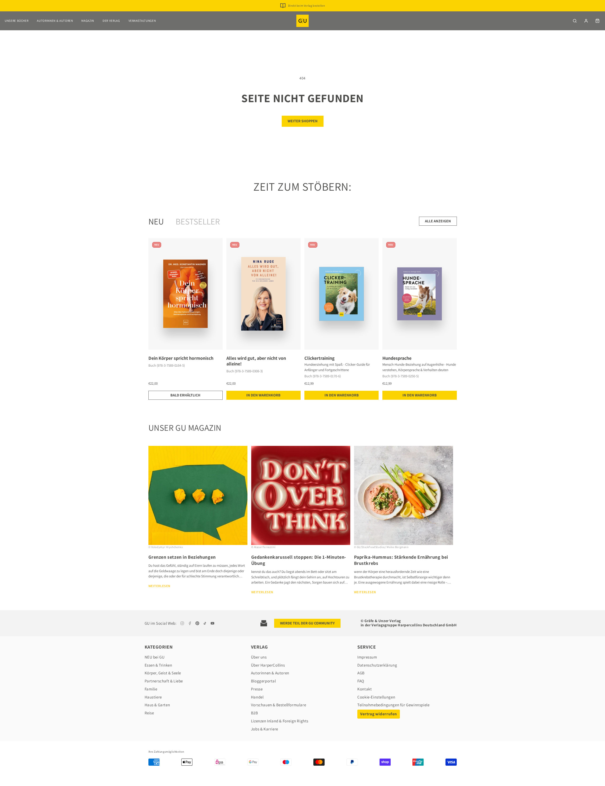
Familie (151, 689)
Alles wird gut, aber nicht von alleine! (256, 361)
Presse (257, 689)
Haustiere (153, 697)
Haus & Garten (157, 704)
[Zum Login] (586, 21)
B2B (254, 713)
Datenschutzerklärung (377, 665)
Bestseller (198, 221)
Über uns (259, 657)
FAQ (360, 681)
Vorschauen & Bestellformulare (278, 704)
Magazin (87, 21)
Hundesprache (396, 358)
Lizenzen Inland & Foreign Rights (279, 721)
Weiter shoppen (303, 121)
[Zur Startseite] (302, 21)
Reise (149, 713)
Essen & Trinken (158, 665)
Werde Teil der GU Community (307, 623)
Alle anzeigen (438, 221)
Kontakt (364, 689)
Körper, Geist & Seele (163, 673)
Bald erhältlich (185, 395)
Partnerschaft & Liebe (164, 681)
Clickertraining (319, 358)
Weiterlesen (159, 586)
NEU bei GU (155, 657)
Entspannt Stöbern (306, 5)
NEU (156, 221)
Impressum (367, 657)
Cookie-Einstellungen (376, 697)
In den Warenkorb (263, 395)
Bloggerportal (263, 681)
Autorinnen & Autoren (55, 21)
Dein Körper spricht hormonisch (180, 358)
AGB (361, 673)
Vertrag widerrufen (378, 713)
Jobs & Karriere (264, 729)
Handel (257, 697)
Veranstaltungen (142, 21)
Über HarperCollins (268, 665)
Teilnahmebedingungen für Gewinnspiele (393, 704)
